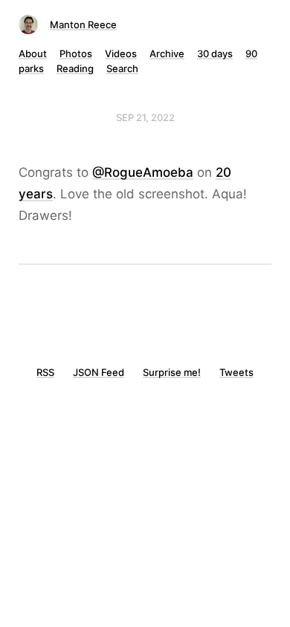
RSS (45, 372)
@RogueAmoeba (142, 172)
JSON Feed (98, 372)
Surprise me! (172, 372)
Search (122, 68)
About (33, 53)
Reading (75, 68)
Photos (75, 53)
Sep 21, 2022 (145, 117)
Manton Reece (83, 24)
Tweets (236, 372)
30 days (215, 53)
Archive (166, 53)
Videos (121, 53)
